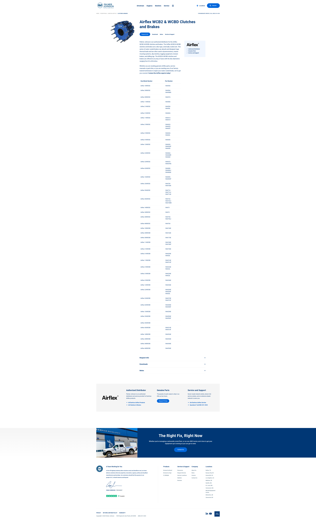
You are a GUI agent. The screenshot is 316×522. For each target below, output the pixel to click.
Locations (202, 5)
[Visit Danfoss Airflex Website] (110, 397)
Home (97, 13)
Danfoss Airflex (112, 13)
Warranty (122, 512)
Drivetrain (140, 6)
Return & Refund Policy (110, 512)
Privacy (98, 512)
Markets (158, 6)
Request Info (145, 34)
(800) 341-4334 (216, 13)
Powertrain (103, 13)
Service (166, 6)
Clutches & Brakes (123, 13)
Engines (149, 6)
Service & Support (169, 34)
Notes (161, 34)
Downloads (155, 34)
